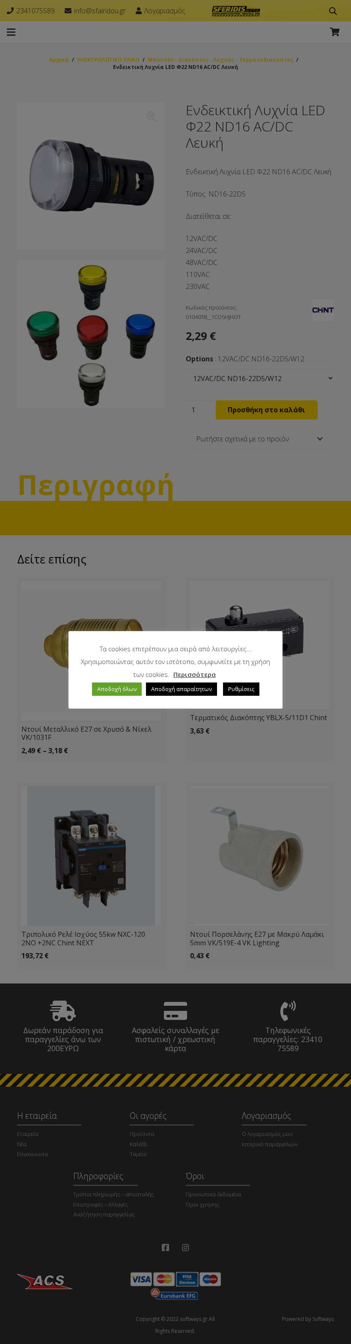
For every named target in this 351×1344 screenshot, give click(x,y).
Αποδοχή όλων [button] (117, 689)
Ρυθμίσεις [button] (241, 689)
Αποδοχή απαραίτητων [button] (181, 689)
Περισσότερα (194, 674)
